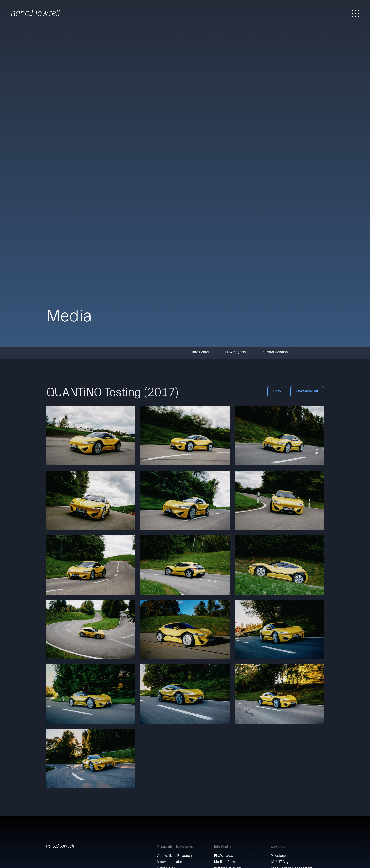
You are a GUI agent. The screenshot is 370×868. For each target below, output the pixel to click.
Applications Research (174, 856)
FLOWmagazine (235, 352)
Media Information (228, 862)
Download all (307, 391)
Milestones (279, 856)
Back (277, 391)
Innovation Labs (169, 862)
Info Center (200, 352)
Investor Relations (275, 352)
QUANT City (279, 862)
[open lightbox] (90, 435)
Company (278, 846)
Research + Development (177, 846)
